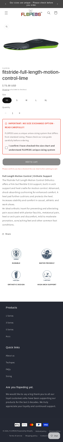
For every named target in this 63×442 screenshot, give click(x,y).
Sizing (9, 376)
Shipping (5, 89)
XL (46, 100)
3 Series (9, 322)
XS (7, 100)
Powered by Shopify (25, 431)
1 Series (9, 315)
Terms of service (15, 436)
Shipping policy (31, 436)
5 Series (9, 329)
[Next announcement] (57, 4)
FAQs (8, 369)
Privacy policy (54, 431)
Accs (8, 336)
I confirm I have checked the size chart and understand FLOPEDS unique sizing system (32, 147)
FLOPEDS (13, 431)
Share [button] (8, 233)
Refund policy (41, 431)
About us (10, 355)
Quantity (6, 107)
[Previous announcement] (5, 4)
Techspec (10, 362)
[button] (6, 12)
